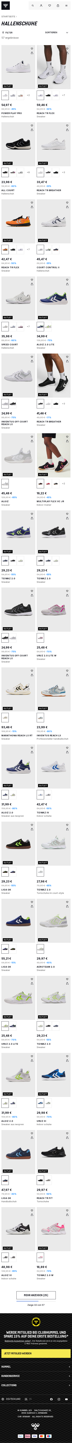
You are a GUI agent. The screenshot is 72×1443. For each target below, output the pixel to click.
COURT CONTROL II (48, 267)
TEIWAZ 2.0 (8, 578)
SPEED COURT (9, 344)
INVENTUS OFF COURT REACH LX (14, 423)
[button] (41, 5)
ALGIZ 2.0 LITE (45, 344)
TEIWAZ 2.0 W (45, 1275)
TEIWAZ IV (43, 812)
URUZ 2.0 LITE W (46, 655)
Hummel (6, 1366)
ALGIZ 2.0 (7, 812)
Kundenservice (10, 1375)
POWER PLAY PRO (11, 113)
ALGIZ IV (6, 1275)
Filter (8, 32)
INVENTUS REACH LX (49, 735)
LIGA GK (6, 889)
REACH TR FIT (45, 1198)
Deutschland (13, 1399)
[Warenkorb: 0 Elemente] (58, 5)
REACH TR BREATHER (49, 190)
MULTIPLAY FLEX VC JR (50, 501)
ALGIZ (5, 501)
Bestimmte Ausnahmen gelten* (18, 1341)
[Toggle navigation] (33, 5)
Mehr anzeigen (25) (36, 1295)
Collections (9, 1385)
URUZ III (41, 1121)
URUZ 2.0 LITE (9, 1044)
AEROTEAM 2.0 (46, 966)
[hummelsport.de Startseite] (5, 5)
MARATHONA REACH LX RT (17, 735)
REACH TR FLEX (46, 113)
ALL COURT (8, 190)
